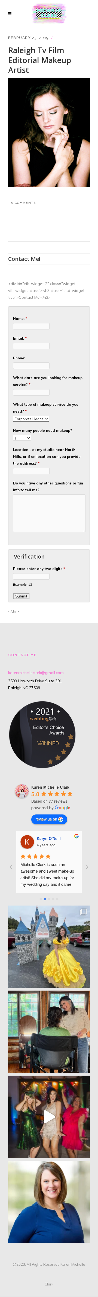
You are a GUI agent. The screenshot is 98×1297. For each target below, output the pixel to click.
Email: (20, 338)
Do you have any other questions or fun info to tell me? (48, 486)
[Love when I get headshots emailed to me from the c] (49, 1202)
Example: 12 (22, 584)
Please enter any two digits (39, 568)
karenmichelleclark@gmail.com (36, 672)
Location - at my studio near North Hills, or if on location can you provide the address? (47, 456)
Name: (20, 318)
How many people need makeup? (42, 430)
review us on (46, 819)
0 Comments (23, 203)
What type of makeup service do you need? (45, 407)
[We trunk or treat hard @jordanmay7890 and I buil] (49, 947)
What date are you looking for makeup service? (47, 381)
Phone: (19, 358)
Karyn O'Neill (49, 838)
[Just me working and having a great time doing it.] (49, 1032)
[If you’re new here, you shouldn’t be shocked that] (49, 1117)
